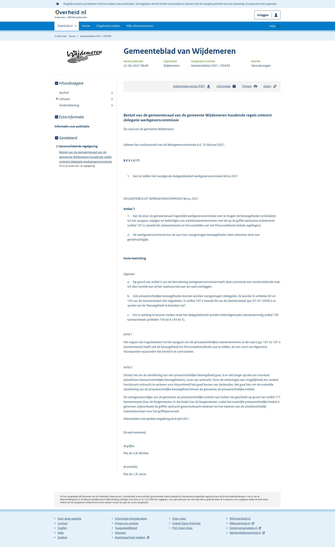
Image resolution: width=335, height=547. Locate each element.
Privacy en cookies (127, 523)
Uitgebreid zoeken (108, 26)
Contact (63, 523)
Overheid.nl (65, 27)
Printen (247, 86)
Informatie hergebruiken (131, 518)
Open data (179, 518)
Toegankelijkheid (126, 528)
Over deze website (69, 518)
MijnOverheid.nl (240, 518)
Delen (267, 86)
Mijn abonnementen (139, 26)
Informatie (223, 86)
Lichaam (62, 99)
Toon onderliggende (57, 99)
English (62, 528)
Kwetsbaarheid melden (130, 537)
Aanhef (64, 93)
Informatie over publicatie (72, 126)
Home (86, 26)
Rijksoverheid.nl (240, 523)
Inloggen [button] (263, 15)
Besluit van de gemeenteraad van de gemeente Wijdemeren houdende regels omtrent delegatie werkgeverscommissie (85, 157)
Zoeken (62, 537)
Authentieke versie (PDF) (190, 87)
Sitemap (120, 533)
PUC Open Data (182, 528)
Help (61, 533)
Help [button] (272, 26)
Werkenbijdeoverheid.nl (245, 533)
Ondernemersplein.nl (243, 528)
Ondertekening (69, 105)
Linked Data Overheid (186, 523)
